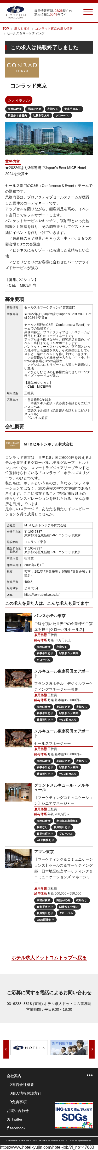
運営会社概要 (23, 1084)
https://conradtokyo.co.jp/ (41, 595)
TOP (6, 28)
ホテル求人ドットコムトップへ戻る (49, 957)
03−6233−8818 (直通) (25, 1004)
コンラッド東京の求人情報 (54, 28)
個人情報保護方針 (26, 1093)
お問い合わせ (18, 1110)
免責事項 (19, 1102)
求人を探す (22, 28)
